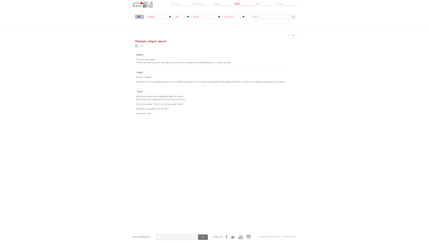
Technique (228, 17)
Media (258, 4)
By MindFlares (289, 237)
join (202, 237)
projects (217, 4)
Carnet (196, 17)
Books (237, 4)
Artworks (175, 4)
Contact (280, 4)
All (138, 16)
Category (151, 17)
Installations (198, 4)
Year (177, 17)
